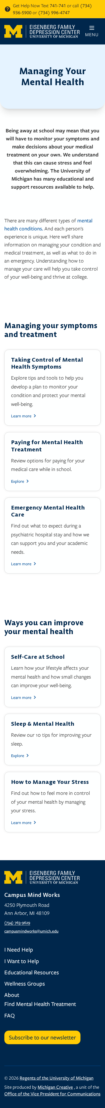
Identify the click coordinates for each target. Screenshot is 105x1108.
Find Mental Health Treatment (40, 1004)
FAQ (9, 1015)
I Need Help (18, 949)
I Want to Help (21, 961)
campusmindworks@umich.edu (31, 931)
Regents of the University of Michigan (56, 1078)
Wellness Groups (24, 983)
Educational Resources (31, 972)
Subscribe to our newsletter (42, 1037)
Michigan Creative (55, 1087)
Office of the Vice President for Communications (52, 1094)
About (11, 994)
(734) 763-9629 (17, 922)
